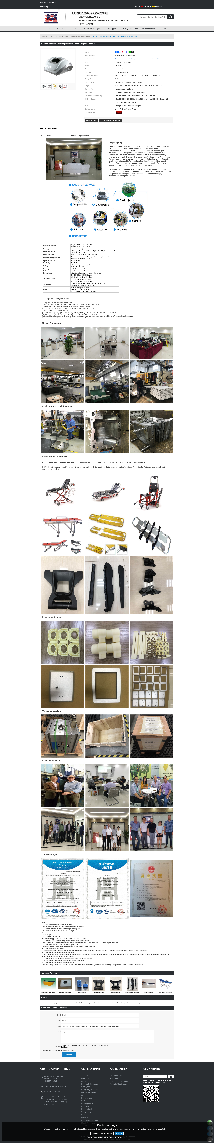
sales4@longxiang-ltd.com (57, 1086)
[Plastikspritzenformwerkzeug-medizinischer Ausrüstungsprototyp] (132, 984)
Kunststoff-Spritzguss (92, 29)
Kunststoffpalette (88, 1109)
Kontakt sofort (91, 120)
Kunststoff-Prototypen (89, 1120)
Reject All (95, 1133)
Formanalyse (86, 1098)
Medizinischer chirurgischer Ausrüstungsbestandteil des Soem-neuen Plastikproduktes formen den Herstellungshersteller (149, 993)
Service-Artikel (69, 1050)
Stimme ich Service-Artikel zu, (58, 1050)
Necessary (93, 1137)
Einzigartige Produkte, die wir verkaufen (139, 29)
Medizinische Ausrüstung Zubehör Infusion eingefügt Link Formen (82, 993)
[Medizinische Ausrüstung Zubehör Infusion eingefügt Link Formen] (82, 984)
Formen (74, 29)
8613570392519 (57, 1091)
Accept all (119, 1133)
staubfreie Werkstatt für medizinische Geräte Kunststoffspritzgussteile (165, 993)
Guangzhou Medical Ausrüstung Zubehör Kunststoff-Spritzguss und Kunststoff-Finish (99, 993)
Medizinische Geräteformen (80, 36)
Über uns (61, 29)
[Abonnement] (171, 1076)
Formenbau (86, 1101)
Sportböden (86, 1112)
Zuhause (46, 29)
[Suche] (170, 16)
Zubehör (65, 1047)
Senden (69, 1055)
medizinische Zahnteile (110, 1003)
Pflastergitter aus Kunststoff (88, 1105)
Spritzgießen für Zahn (92, 1003)
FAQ (164, 29)
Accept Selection (106, 1133)
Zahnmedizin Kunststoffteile (73, 1003)
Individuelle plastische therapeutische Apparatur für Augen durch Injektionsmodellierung (48, 993)
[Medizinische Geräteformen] (119, 112)
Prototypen (112, 29)
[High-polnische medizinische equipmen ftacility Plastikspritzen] (115, 984)
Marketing (122, 1137)
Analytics (103, 1137)
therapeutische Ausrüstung (130, 1003)
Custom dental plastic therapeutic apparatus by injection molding (138, 59)
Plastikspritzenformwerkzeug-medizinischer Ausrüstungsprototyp (132, 993)
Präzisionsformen (62, 36)
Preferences (113, 1137)
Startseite (45, 36)
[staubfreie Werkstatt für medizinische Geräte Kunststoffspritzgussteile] (165, 984)
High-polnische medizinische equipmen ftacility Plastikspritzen (115, 993)
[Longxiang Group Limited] (52, 17)
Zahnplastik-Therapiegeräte (51, 1003)
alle (52, 36)
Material (84, 1117)
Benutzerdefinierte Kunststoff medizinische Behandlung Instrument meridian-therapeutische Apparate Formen (65, 993)
